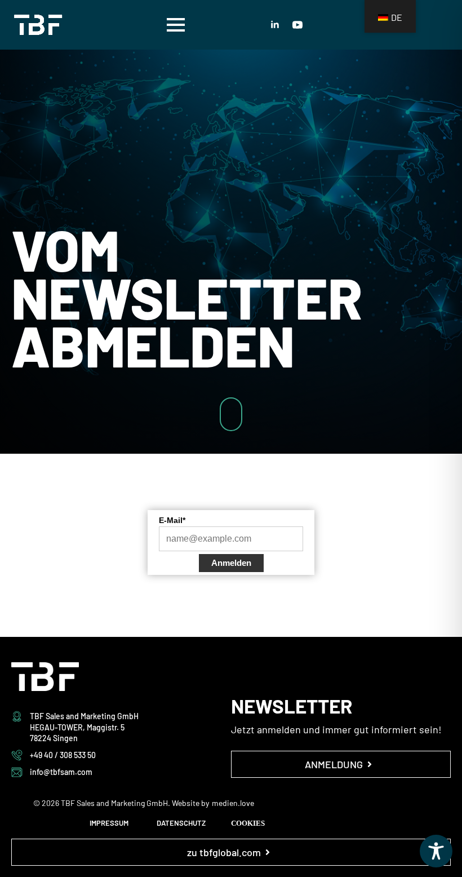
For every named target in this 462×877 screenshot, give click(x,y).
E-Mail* (172, 520)
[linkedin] (275, 25)
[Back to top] (434, 450)
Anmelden (231, 563)
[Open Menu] (176, 25)
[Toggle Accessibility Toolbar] (436, 851)
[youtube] (297, 25)
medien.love (233, 803)
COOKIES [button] (248, 823)
